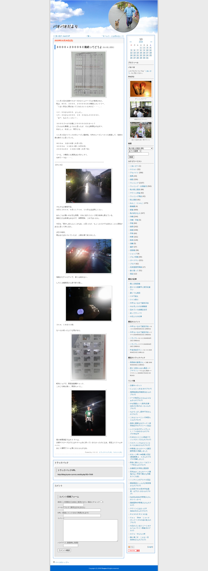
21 (138, 55)
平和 (131, 233)
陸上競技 (133, 200)
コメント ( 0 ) (117, 452)
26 (131, 58)
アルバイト (134, 173)
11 (150, 50)
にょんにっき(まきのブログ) (141, 389)
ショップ (133, 254)
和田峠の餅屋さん (137, 362)
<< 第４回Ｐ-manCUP (61, 36)
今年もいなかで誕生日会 (139, 303)
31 (147, 58)
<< (131, 42)
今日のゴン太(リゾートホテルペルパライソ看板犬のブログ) (140, 528)
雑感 (131, 230)
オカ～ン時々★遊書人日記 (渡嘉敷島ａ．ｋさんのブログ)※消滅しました (141, 456)
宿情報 (132, 250)
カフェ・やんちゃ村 (137, 534)
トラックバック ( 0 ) (105, 452)
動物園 (132, 206)
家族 (131, 210)
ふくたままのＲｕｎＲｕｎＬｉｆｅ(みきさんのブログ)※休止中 (140, 431)
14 (138, 53)
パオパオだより (65, 26)
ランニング (134, 183)
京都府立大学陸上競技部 (139, 468)
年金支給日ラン (136, 350)
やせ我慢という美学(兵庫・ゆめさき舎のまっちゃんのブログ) (140, 406)
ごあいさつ (134, 166)
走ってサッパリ (136, 313)
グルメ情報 (134, 257)
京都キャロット (136, 385)
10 (147, 50)
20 (135, 55)
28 (138, 58)
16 (144, 53)
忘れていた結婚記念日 (138, 310)
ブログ (132, 264)
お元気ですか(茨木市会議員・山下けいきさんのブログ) (140, 491)
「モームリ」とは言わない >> (112, 36)
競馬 (131, 176)
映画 (131, 240)
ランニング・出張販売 (138, 186)
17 (147, 53)
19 (131, 55)
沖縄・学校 (134, 220)
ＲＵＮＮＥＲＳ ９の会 (138, 514)
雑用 (131, 227)
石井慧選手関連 (136, 267)
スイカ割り (134, 300)
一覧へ (88, 36)
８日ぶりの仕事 (136, 316)
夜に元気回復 (135, 284)
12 (131, 53)
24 (147, 55)
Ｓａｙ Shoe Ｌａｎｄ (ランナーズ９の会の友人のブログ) (140, 520)
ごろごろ (133, 338)
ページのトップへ (62, 562)
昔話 (131, 274)
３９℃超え (134, 296)
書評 (131, 247)
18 (151, 53)
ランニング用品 (136, 196)
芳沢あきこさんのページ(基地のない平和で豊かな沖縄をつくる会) (140, 474)
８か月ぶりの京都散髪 (138, 306)
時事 (131, 237)
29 (141, 58)
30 (144, 58)
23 (144, 55)
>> (151, 42)
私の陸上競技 (135, 190)
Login (150, 547)
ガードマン (134, 260)
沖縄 (131, 217)
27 (135, 58)
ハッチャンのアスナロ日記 (140, 480)
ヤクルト (133, 169)
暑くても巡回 (135, 293)
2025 (141, 42)
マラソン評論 (135, 193)
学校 (131, 223)
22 (141, 55)
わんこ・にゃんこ (137, 203)
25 (151, 55)
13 (135, 53)
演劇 (131, 243)
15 (141, 53)
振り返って (134, 271)
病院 (131, 179)
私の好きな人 (135, 213)
